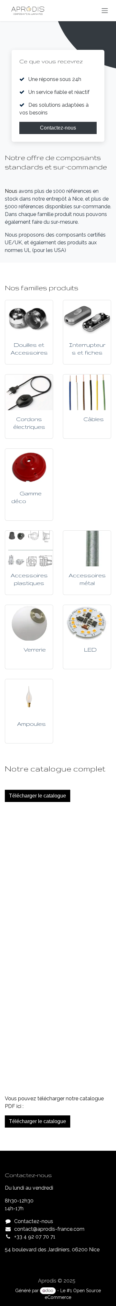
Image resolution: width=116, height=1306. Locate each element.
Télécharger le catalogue (37, 795)
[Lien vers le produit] (29, 318)
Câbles (93, 419)
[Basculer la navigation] (104, 10)
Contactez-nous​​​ (58, 128)
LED (90, 649)
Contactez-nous (33, 1221)
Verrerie (35, 649)
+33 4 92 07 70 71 (34, 1237)
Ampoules (31, 724)
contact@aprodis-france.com (49, 1229)
